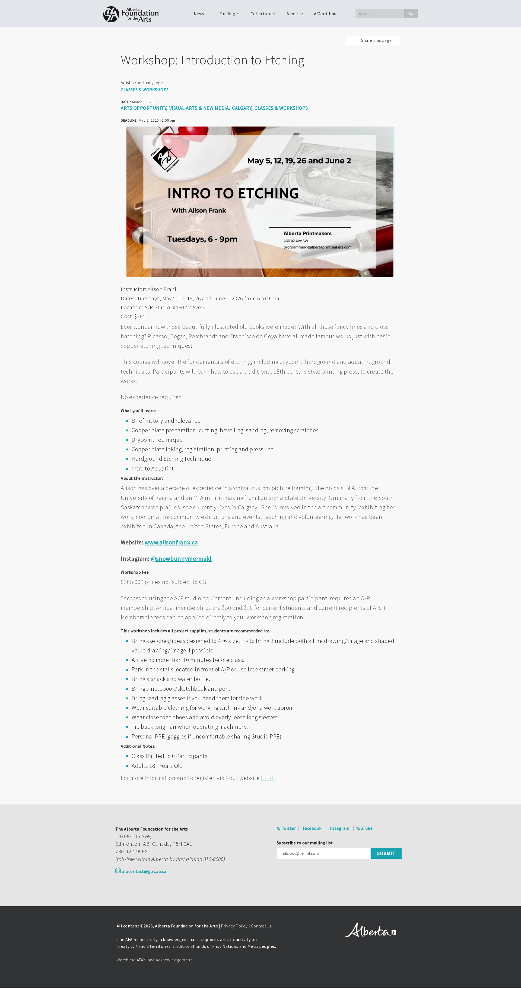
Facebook (312, 828)
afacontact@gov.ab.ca (144, 871)
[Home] (133, 13)
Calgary (241, 108)
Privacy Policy (234, 926)
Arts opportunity (143, 108)
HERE (268, 778)
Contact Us (261, 926)
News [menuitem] (199, 13)
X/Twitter (286, 828)
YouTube (364, 828)
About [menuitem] (289, 15)
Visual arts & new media (199, 108)
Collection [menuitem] (257, 15)
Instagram (338, 828)
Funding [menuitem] (224, 15)
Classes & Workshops (145, 89)
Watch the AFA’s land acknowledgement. (155, 959)
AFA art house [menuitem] (327, 13)
